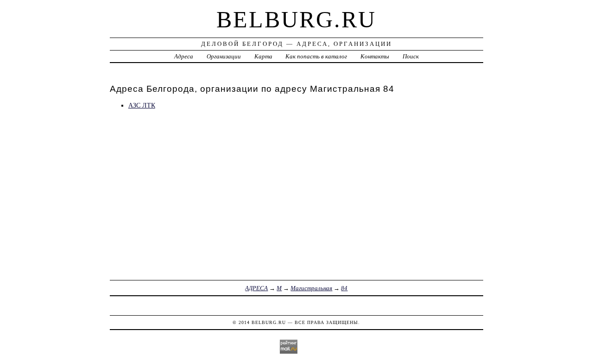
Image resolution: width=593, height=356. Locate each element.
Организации (224, 56)
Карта (263, 56)
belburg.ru (296, 19)
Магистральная (311, 288)
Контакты (374, 56)
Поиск (411, 56)
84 (344, 288)
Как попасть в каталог (316, 56)
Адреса (183, 56)
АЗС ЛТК (141, 105)
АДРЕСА (256, 288)
